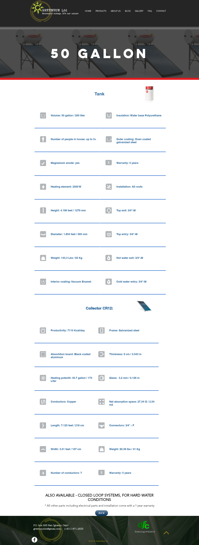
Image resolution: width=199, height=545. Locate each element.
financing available (144, 531)
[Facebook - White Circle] (34, 540)
